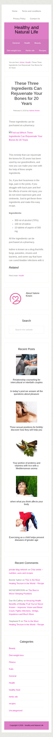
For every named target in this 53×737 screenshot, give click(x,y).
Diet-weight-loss (16, 655)
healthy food (14, 690)
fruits (11, 669)
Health (21, 276)
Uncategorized (15, 710)
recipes (12, 703)
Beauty (12, 648)
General (12, 676)
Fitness (12, 662)
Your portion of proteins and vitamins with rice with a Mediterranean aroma (26, 465)
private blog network (18, 569)
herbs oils (13, 696)
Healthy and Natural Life (26, 29)
